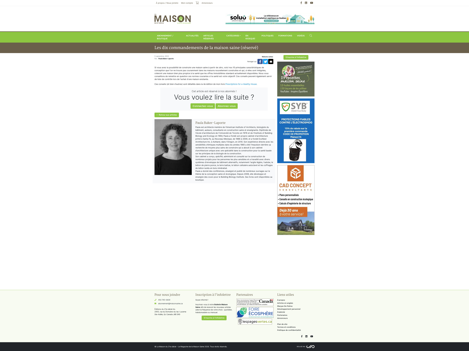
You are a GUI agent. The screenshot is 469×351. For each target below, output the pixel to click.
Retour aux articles (167, 115)
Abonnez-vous (227, 106)
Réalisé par (301, 346)
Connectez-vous (203, 106)
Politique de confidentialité (289, 330)
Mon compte (187, 3)
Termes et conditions (286, 327)
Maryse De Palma (284, 306)
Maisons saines (267, 57)
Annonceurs (282, 318)
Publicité (281, 312)
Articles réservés (208, 37)
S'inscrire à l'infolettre (296, 57)
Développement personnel (288, 309)
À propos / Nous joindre (167, 3)
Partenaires (282, 315)
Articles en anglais (285, 303)
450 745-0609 (164, 300)
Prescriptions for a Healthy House (241, 84)
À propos (281, 300)
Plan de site (282, 324)
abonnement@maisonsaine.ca (170, 303)
